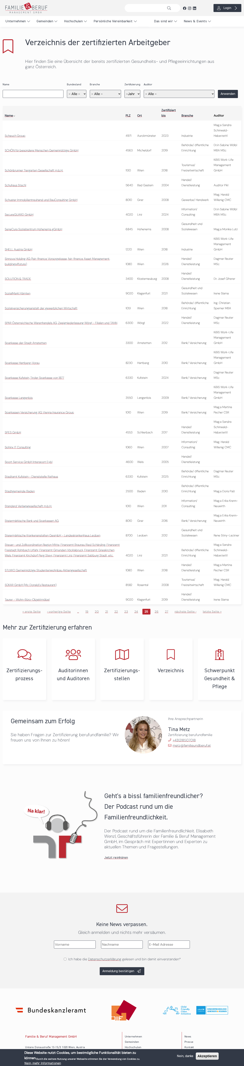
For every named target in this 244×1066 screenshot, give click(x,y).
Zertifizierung (132, 84)
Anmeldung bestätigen (118, 971)
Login (227, 8)
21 (106, 612)
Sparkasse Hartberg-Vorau (22, 363)
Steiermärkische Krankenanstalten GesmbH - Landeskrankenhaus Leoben (52, 535)
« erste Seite (31, 612)
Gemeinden (45, 21)
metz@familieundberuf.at (192, 745)
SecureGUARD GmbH (19, 215)
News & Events (195, 21)
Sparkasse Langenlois (19, 398)
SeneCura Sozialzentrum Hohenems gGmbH (33, 229)
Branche (95, 84)
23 (126, 612)
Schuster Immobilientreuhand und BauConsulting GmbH (41, 200)
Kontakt (189, 1047)
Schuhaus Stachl (15, 185)
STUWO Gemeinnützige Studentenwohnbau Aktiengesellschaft (46, 570)
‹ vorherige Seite (59, 612)
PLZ (128, 115)
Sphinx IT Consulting (18, 447)
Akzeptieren (207, 1056)
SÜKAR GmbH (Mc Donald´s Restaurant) (30, 585)
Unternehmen (15, 21)
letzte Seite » (212, 612)
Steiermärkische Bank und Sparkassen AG (32, 521)
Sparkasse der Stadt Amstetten (26, 343)
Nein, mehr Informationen (42, 1063)
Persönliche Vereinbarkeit (113, 21)
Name (6, 84)
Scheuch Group (15, 136)
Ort (139, 115)
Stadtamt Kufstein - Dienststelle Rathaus (31, 477)
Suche (170, 8)
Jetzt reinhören (116, 857)
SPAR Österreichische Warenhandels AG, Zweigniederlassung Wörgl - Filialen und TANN (61, 323)
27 (166, 612)
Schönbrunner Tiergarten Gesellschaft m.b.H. (34, 170)
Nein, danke (185, 1056)
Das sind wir (163, 21)
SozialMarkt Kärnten (17, 293)
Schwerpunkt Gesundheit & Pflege (219, 678)
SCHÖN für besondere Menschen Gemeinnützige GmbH (41, 150)
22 (116, 612)
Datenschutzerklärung (104, 959)
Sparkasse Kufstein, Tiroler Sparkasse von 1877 (34, 378)
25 (146, 612)
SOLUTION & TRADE (18, 279)
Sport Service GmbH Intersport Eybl (28, 462)
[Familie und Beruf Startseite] (61, 8)
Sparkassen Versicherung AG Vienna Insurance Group (39, 412)
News (188, 1036)
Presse (189, 1042)
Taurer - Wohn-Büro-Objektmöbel (27, 600)
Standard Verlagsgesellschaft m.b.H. (28, 506)
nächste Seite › (185, 612)
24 (136, 612)
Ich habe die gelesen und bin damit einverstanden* (124, 959)
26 (156, 612)
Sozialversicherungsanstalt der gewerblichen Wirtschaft (41, 308)
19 (86, 612)
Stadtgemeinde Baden (20, 491)
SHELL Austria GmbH (18, 249)
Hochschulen (73, 21)
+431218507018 (184, 740)
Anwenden (228, 94)
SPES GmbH (13, 432)
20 (97, 612)
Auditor (148, 84)
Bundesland (74, 84)
